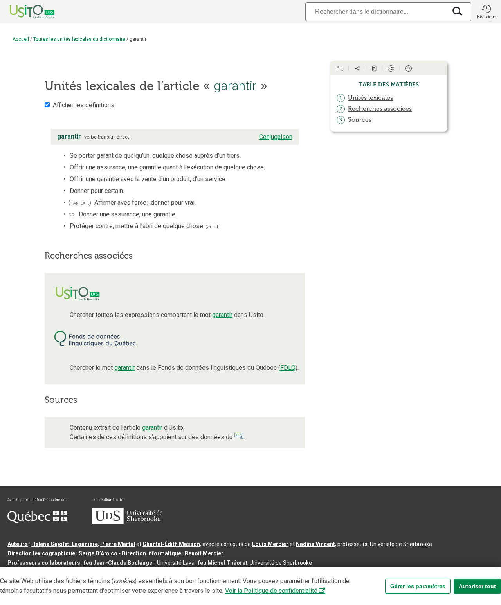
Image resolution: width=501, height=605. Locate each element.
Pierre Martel (117, 544)
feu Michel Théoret (222, 563)
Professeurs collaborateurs (43, 563)
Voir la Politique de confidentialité (271, 590)
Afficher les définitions (83, 105)
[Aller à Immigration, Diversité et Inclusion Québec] (37, 521)
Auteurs (17, 544)
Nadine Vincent (315, 544)
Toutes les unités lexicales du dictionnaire (79, 39)
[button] (486, 11)
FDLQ (288, 367)
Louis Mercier (270, 544)
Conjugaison (275, 136)
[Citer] (340, 68)
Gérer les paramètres (417, 586)
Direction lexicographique (41, 553)
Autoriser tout (477, 586)
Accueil (21, 39)
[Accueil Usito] (23, 11)
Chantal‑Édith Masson (171, 544)
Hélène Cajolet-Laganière (64, 544)
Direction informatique (151, 553)
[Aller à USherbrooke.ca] (127, 522)
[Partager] (357, 68)
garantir (222, 315)
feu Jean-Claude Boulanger (119, 563)
